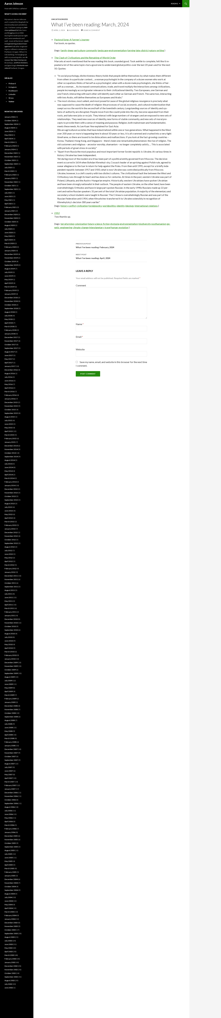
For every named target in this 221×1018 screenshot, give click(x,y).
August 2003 (10, 937)
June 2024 (9, 131)
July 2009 (8, 680)
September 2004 (11, 890)
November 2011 (11, 579)
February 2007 (10, 785)
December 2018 (11, 297)
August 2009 (10, 677)
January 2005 (10, 876)
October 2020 (10, 222)
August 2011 (10, 590)
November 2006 (11, 796)
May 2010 (8, 644)
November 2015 (11, 406)
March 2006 (9, 825)
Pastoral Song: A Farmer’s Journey (71, 39)
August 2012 (10, 547)
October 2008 (10, 713)
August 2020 (10, 225)
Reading (174, 4)
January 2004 (10, 919)
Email (79, 336)
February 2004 (10, 915)
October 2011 (10, 583)
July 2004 (8, 897)
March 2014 (9, 478)
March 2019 (9, 287)
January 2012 (10, 572)
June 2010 (9, 641)
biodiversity (144, 223)
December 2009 (11, 662)
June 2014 (9, 467)
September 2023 (11, 164)
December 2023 (11, 153)
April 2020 (9, 240)
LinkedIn (12, 94)
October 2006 (10, 800)
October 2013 (10, 496)
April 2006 (9, 821)
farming (131, 50)
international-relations (146, 205)
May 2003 (8, 948)
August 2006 (10, 807)
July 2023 (8, 167)
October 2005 (10, 843)
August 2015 (10, 417)
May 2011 (8, 601)
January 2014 (10, 485)
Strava (11, 98)
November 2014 (11, 449)
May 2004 (8, 904)
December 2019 (11, 254)
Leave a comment (91, 30)
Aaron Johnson (14, 3)
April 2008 (9, 735)
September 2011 (11, 586)
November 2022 (11, 182)
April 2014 (9, 474)
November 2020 (11, 218)
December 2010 (11, 619)
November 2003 (11, 926)
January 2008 (10, 745)
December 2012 (11, 532)
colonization (80, 223)
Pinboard (12, 83)
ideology (129, 205)
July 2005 (8, 854)
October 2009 (10, 670)
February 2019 (10, 290)
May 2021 (8, 200)
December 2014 (11, 446)
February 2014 (10, 482)
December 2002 (11, 966)
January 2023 (10, 178)
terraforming (67, 223)
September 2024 (11, 124)
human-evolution (119, 227)
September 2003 (11, 933)
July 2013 (8, 507)
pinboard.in (13, 30)
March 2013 (9, 521)
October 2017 (10, 344)
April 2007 (9, 778)
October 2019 (10, 261)
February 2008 (10, 742)
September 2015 (11, 413)
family (64, 50)
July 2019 (8, 272)
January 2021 (10, 211)
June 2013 (9, 511)
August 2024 (10, 128)
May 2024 (8, 135)
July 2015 (8, 420)
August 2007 (10, 764)
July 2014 (8, 464)
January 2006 (10, 832)
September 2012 (11, 543)
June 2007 (9, 771)
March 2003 (9, 955)
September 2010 (11, 630)
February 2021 (10, 207)
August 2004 (10, 894)
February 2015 (10, 438)
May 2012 (8, 558)
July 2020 (8, 229)
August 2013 (10, 503)
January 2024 (10, 149)
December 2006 (11, 792)
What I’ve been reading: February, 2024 (95, 246)
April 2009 (9, 691)
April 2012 (9, 561)
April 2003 (9, 951)
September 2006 (11, 803)
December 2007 (11, 749)
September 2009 (11, 673)
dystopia (114, 223)
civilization (82, 205)
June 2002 (9, 988)
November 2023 (11, 157)
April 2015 (9, 431)
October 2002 (10, 973)
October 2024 (10, 120)
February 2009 (10, 698)
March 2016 (9, 391)
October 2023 (10, 160)
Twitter (11, 101)
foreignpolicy (95, 205)
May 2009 (8, 688)
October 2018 (10, 305)
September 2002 (11, 977)
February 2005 (10, 872)
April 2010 (9, 648)
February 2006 (10, 829)
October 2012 (10, 540)
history (64, 205)
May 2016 (8, 384)
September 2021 (11, 189)
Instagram (13, 87)
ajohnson (74, 30)
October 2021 (10, 185)
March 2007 (9, 782)
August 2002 (10, 980)
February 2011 (10, 612)
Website (80, 349)
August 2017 (10, 352)
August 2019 (10, 269)
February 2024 (10, 146)
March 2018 (9, 326)
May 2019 (8, 279)
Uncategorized (59, 19)
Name (80, 324)
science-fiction (102, 223)
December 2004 (11, 879)
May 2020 (8, 236)
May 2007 (8, 774)
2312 (57, 213)
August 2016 (10, 373)
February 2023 (10, 175)
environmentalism (118, 50)
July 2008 (8, 724)
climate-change (81, 227)
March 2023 (9, 171)
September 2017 (11, 348)
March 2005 (9, 868)
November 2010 (11, 623)
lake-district (142, 50)
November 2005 (11, 839)
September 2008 (11, 717)
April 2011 (9, 605)
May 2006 (8, 818)
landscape (103, 50)
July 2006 (8, 810)
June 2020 (9, 232)
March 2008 (9, 738)
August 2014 (10, 460)
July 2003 (8, 941)
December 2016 (11, 370)
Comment (81, 285)
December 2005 (11, 836)
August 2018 (10, 312)
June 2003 (9, 944)
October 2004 (10, 886)
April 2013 (9, 518)
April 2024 (9, 138)
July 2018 (8, 315)
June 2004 (9, 901)
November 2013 (11, 493)
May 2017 (8, 359)
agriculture (79, 50)
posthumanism (158, 223)
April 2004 (9, 908)
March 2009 (9, 695)
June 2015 (9, 424)
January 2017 (10, 366)
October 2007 (10, 756)
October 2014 (10, 453)
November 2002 (11, 969)
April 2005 (9, 865)
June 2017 (9, 355)
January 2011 (10, 615)
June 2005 (9, 857)
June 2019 (9, 276)
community (91, 50)
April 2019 (9, 283)
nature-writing (156, 50)
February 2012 (10, 568)
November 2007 (11, 753)
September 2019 (11, 265)
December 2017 (11, 337)
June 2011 (9, 597)
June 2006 (9, 814)
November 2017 (11, 341)
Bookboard (13, 91)
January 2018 (10, 334)
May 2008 (8, 731)
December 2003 (11, 922)
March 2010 (9, 652)
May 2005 (8, 861)
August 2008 (10, 720)
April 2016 (9, 388)
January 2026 (10, 117)
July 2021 (8, 193)
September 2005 (11, 847)
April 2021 (9, 203)
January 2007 (10, 789)
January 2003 (10, 962)
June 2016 (9, 381)
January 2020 (10, 250)
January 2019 (10, 294)
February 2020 (10, 247)
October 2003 (10, 930)
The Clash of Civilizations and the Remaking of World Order (85, 57)
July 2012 (8, 550)
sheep (71, 50)
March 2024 (9, 142)
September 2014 (11, 456)
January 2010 (10, 659)
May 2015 (8, 428)
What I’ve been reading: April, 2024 (93, 256)
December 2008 (11, 706)
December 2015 (11, 402)
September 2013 (11, 500)
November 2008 (11, 709)
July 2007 (8, 767)
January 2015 (10, 442)
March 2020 (9, 243)
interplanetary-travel (100, 227)
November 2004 (11, 883)
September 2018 (11, 308)
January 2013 (10, 529)
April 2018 (9, 323)
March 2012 (9, 565)
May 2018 (8, 319)
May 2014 (8, 471)
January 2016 (10, 399)
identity (121, 205)
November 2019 (11, 258)
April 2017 (9, 362)
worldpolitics (109, 205)
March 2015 (9, 435)
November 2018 (11, 301)
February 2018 (10, 330)
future (91, 223)
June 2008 (9, 727)
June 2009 (9, 684)
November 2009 (11, 666)
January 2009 (10, 702)
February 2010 (10, 655)
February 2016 (10, 395)
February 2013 (10, 525)
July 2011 (8, 594)
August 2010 (10, 633)
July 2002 (8, 984)
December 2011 (11, 576)
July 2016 (8, 377)
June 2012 (9, 554)
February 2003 (10, 959)
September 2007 (11, 760)
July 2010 (8, 637)
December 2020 (11, 214)
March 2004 (9, 912)
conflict (72, 205)
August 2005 (10, 850)
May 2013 (8, 514)
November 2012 (11, 536)
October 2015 (10, 409)
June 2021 (9, 196)
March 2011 (9, 608)
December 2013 (11, 489)
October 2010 (10, 626)
